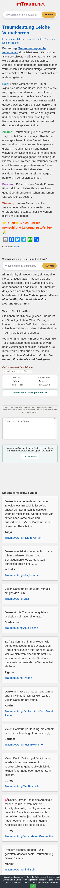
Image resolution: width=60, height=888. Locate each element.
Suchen (49, 14)
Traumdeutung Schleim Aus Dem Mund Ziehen (29, 713)
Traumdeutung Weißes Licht (22, 786)
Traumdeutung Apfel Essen (21, 627)
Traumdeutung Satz (17, 598)
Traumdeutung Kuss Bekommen (24, 744)
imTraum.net (30, 4)
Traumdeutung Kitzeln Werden (23, 537)
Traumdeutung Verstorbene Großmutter (29, 836)
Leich (16, 246)
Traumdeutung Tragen (18, 677)
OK (33, 886)
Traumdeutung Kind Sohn (20, 869)
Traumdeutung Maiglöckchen (22, 575)
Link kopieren (30, 456)
